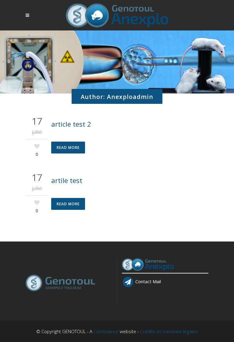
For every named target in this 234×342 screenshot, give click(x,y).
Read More (68, 147)
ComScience (106, 331)
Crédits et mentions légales (169, 331)
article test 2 (71, 124)
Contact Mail (147, 281)
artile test (66, 180)
